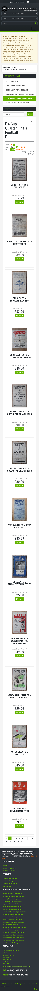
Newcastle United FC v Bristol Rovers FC (19, 696)
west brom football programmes (13, 940)
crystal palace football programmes (14, 904)
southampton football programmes (14, 927)
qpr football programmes (11, 925)
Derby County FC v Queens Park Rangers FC (19, 412)
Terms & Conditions (9, 868)
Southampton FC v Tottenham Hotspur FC (19, 356)
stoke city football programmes (13, 930)
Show (30, 114)
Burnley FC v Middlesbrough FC (19, 299)
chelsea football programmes (12, 901)
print (31, 121)
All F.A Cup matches (12, 81)
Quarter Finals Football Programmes (19, 98)
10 (10, 841)
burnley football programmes (12, 899)
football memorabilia (10, 883)
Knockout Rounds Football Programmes (20, 94)
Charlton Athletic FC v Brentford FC (19, 242)
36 (21, 147)
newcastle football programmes (13, 922)
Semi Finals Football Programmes (17, 90)
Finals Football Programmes (16, 86)
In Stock (12, 149)
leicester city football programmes (14, 912)
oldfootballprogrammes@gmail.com (18, 966)
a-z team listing (8, 881)
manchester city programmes (12, 917)
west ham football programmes (13, 943)
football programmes (10, 878)
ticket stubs (7, 886)
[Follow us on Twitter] (37, 989)
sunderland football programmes (13, 932)
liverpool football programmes (13, 914)
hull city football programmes (12, 909)
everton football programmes (12, 906)
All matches (19, 149)
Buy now (19, 202)
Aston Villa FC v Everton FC (19, 753)
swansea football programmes (13, 935)
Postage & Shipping (9, 871)
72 (24, 147)
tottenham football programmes (13, 937)
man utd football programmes (12, 919)
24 (19, 147)
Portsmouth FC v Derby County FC (19, 526)
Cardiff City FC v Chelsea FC (19, 186)
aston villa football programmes (13, 896)
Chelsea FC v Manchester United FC (19, 583)
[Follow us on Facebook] (34, 989)
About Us (6, 865)
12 (17, 147)
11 (14, 841)
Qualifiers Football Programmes (17, 103)
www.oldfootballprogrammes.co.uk (18, 984)
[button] (36, 23)
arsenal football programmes (12, 894)
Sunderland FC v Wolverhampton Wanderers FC (19, 641)
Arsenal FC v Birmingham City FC (20, 809)
